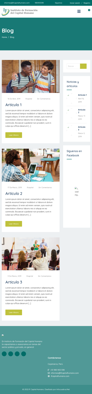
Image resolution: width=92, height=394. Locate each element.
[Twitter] (10, 353)
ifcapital (29, 99)
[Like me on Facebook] (64, 3)
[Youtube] (17, 353)
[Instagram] (23, 353)
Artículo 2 (13, 193)
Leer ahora (13, 135)
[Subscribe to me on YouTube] (67, 3)
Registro (87, 3)
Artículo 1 (13, 104)
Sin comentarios (43, 99)
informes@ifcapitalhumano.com (17, 3)
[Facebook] (4, 353)
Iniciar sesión (75, 3)
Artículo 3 (13, 282)
